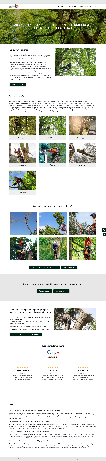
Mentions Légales (33, 459)
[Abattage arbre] (22, 125)
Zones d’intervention (85, 6)
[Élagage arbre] (22, 153)
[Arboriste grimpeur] (53, 125)
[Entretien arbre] (82, 153)
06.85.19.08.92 (19, 2)
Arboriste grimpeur (52, 138)
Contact (95, 6)
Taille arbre (22, 193)
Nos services (61, 6)
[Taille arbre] (22, 180)
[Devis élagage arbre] (82, 125)
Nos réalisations (73, 6)
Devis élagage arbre (82, 138)
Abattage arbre (22, 138)
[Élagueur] (53, 153)
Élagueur (52, 165)
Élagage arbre (23, 165)
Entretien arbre (82, 165)
